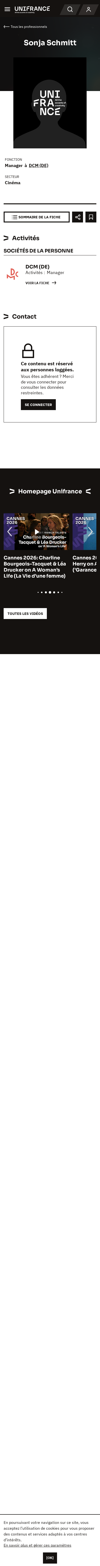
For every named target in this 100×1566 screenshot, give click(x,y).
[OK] (50, 1558)
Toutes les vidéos (25, 613)
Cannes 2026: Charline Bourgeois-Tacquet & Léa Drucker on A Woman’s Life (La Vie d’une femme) (35, 567)
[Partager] (77, 217)
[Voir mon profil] (88, 9)
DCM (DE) (38, 165)
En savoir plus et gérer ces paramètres (37, 1545)
